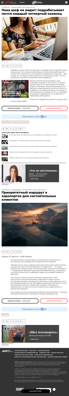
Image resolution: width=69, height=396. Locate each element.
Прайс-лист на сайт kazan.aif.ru (44, 354)
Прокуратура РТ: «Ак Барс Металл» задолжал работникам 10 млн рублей (29, 140)
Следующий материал (35, 391)
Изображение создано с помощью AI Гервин (14, 247)
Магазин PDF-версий (43, 350)
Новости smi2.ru (8, 183)
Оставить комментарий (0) (53, 108)
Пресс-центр (32, 350)
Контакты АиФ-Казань (57, 352)
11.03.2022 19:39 (6, 7)
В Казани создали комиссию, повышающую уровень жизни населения (29, 157)
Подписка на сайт (44, 352)
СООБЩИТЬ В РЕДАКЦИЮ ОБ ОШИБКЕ (57, 357)
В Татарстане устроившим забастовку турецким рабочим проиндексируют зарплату (33, 146)
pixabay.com (5, 61)
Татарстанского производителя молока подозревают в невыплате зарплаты (30, 152)
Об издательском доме (21, 350)
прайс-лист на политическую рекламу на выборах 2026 (30, 357)
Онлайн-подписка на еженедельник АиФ (26, 352)
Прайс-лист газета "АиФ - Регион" (24, 354)
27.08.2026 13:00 (6, 189)
